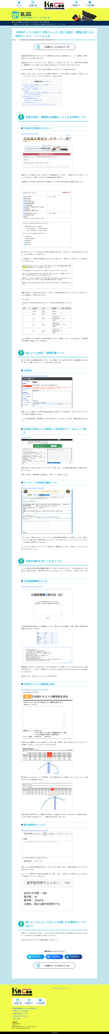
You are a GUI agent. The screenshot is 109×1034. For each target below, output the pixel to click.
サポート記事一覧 (44, 22)
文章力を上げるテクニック (21, 1016)
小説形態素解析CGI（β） (31, 98)
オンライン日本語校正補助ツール (33, 94)
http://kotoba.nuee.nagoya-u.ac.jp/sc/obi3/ (33, 689)
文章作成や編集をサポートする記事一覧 (24, 1008)
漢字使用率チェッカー (30, 102)
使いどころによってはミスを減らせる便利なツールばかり (38, 104)
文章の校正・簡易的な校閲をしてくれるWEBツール (37, 85)
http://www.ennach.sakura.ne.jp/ (30, 586)
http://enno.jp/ (25, 437)
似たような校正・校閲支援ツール (31, 89)
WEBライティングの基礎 (20, 1011)
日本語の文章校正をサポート (32, 87)
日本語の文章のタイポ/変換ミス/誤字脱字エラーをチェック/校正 (42, 92)
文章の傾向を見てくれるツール (31, 96)
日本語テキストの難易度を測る (33, 100)
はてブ (54, 956)
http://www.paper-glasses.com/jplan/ (32, 488)
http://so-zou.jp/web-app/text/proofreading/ (33, 376)
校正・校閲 (16, 1018)
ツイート (36, 956)
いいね (73, 956)
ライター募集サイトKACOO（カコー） (24, 22)
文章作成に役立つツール (20, 1013)
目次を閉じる (46, 81)
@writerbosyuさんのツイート (62, 988)
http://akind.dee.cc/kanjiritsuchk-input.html (33, 830)
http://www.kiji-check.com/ (29, 133)
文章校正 (26, 90)
